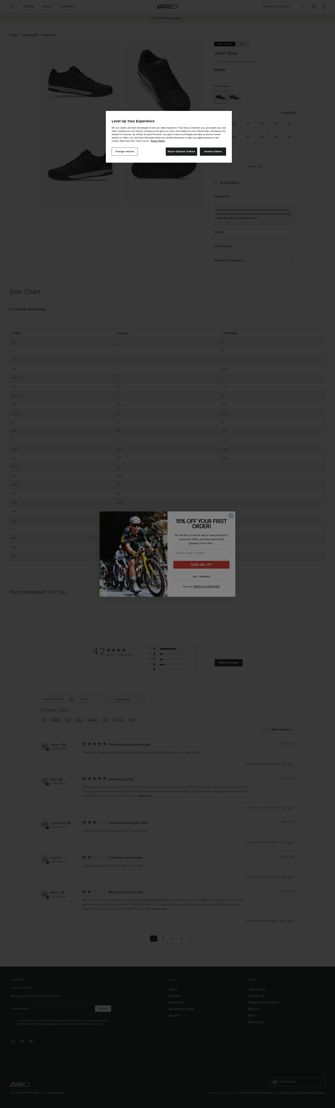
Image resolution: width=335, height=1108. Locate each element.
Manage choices (124, 151)
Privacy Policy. (158, 141)
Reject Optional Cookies (181, 151)
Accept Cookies (213, 151)
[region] (169, 137)
